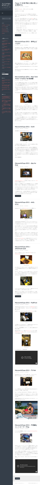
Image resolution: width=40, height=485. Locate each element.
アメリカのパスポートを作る (6, 61)
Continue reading (18, 195)
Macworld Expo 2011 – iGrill (5, 87)
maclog (20, 9)
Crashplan (22, 238)
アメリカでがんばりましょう (6, 4)
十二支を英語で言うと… (5, 40)
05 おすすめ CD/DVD (5, 31)
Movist (32, 18)
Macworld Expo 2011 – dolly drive (24, 203)
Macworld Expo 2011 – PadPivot (26, 303)
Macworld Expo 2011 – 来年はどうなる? (26, 42)
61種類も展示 (32, 306)
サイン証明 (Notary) (4, 46)
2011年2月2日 (17, 250)
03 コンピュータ (4, 28)
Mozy (19, 238)
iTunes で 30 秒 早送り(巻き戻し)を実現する (26, 4)
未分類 (3, 33)
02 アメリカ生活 (4, 26)
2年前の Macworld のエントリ (19, 180)
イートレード (3, 111)
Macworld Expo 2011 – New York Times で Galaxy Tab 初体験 (26, 77)
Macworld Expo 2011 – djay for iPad (25, 164)
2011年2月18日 (17, 6)
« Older (17, 478)
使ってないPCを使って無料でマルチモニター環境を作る (6, 109)
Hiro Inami (22, 6)
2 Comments (26, 80)
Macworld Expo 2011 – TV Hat (25, 370)
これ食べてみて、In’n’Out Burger (6, 67)
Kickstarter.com (28, 330)
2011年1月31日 (17, 304)
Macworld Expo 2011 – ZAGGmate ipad (23, 247)
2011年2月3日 (17, 80)
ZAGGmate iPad (17, 253)
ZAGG (30, 252)
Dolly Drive (25, 208)
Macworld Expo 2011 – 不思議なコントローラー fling (26, 426)
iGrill (28, 130)
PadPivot (31, 311)
